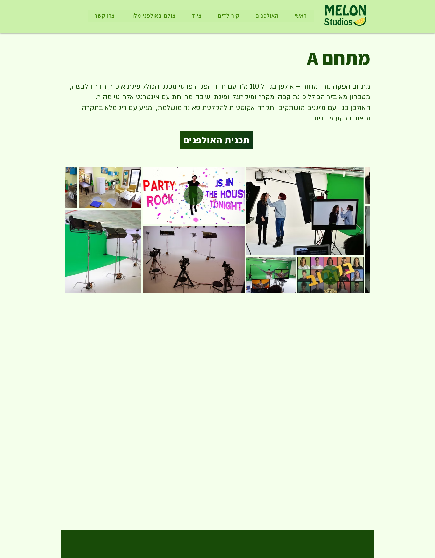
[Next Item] (359, 230)
